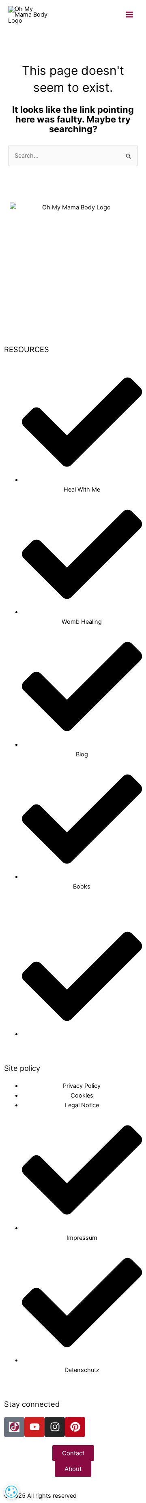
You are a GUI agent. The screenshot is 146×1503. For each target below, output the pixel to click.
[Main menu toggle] (129, 14)
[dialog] (11, 1491)
